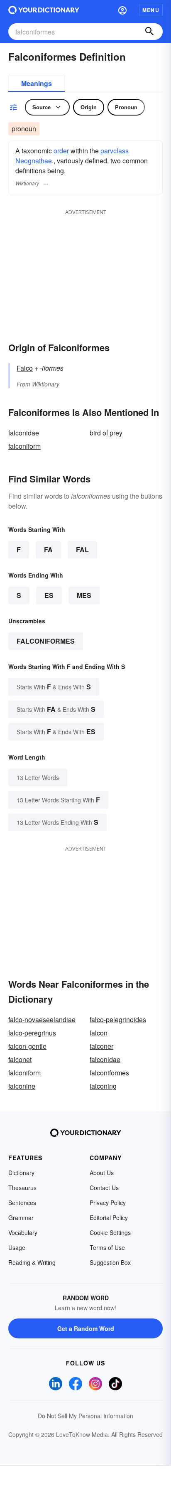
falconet (20, 1059)
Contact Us (104, 1187)
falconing (103, 1086)
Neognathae (33, 160)
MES (84, 595)
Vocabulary (22, 1232)
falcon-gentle (27, 1046)
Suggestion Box (110, 1262)
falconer (101, 1046)
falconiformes (46, 641)
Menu (150, 10)
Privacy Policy (108, 1202)
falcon (98, 1033)
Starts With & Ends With (54, 686)
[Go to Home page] (43, 10)
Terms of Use (107, 1247)
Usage (16, 1247)
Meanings (36, 83)
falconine (21, 1086)
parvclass (114, 150)
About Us (102, 1172)
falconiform (24, 446)
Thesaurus (22, 1187)
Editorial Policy (109, 1217)
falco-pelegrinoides (118, 1019)
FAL (82, 549)
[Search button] (149, 31)
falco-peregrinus (32, 1033)
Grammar (21, 1217)
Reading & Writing (32, 1262)
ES (49, 595)
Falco (25, 368)
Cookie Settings (110, 1232)
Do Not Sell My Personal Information (85, 1416)
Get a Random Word (85, 1328)
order (61, 150)
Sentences (22, 1202)
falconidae (23, 433)
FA (48, 549)
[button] (122, 10)
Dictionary (21, 1172)
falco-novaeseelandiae (42, 1019)
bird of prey (106, 433)
